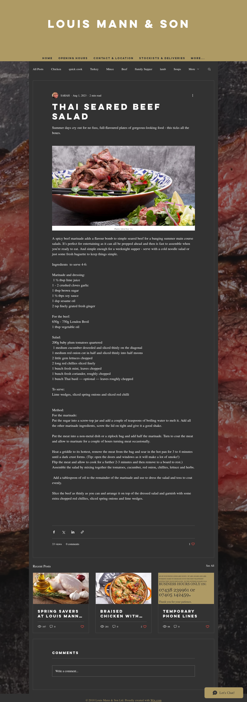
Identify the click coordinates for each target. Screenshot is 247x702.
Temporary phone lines (180, 613)
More (192, 69)
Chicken (56, 69)
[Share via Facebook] (54, 532)
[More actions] (192, 95)
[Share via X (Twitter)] (63, 532)
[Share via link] (82, 532)
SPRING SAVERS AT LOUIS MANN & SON (58, 613)
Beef (124, 69)
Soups (177, 69)
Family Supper (143, 69)
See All (210, 565)
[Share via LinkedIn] (73, 532)
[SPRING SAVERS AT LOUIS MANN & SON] (61, 588)
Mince (110, 69)
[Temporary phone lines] (186, 588)
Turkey (94, 69)
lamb (163, 69)
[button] (209, 68)
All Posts (38, 69)
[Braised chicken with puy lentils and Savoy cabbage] (123, 588)
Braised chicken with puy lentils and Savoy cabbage (123, 613)
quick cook (75, 69)
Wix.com (156, 700)
